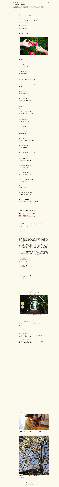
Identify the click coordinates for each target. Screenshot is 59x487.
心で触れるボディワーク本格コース (24, 339)
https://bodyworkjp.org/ (23, 266)
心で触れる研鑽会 (19, 4)
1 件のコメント (22, 432)
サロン (27, 9)
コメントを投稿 (22, 477)
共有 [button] (10, 13)
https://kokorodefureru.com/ (24, 259)
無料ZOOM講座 (24, 9)
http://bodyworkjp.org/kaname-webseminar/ (34, 323)
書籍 (29, 9)
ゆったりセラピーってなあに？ (17, 9)
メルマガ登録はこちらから (23, 278)
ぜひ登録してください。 (34, 294)
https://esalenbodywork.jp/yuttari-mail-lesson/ (34, 314)
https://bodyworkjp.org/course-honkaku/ (27, 216)
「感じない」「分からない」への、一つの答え (30, 431)
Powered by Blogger (30, 482)
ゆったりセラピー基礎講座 (23, 333)
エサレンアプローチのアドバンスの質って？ (30, 475)
